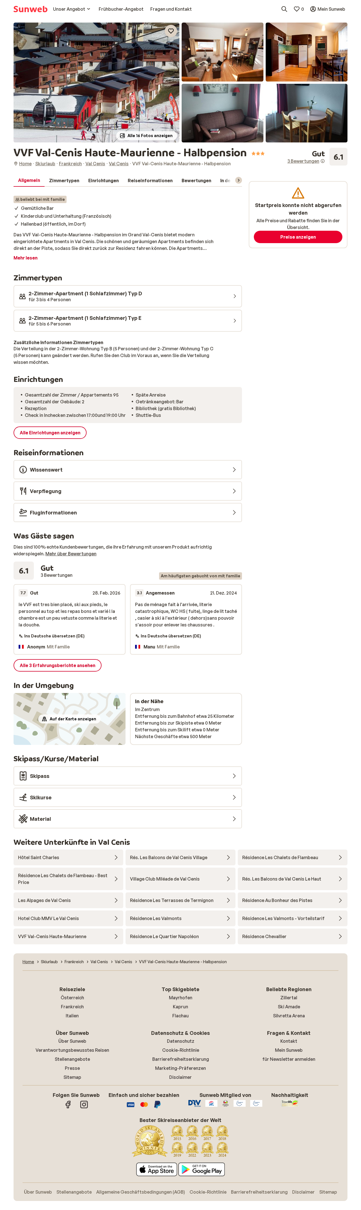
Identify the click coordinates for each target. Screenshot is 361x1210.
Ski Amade (289, 1006)
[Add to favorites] (171, 31)
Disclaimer (180, 1077)
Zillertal (288, 997)
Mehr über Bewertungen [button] (70, 553)
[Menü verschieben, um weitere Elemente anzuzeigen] (238, 180)
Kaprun (180, 1006)
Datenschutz (180, 1041)
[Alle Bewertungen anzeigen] (317, 157)
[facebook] (68, 1107)
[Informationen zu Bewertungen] (322, 161)
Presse (72, 1068)
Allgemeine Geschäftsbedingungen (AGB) (140, 1192)
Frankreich (72, 1006)
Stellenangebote (72, 1059)
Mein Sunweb (289, 1050)
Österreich (72, 997)
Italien (72, 1015)
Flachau (180, 1015)
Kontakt (288, 1041)
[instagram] (84, 1107)
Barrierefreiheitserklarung (180, 1059)
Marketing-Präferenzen (180, 1068)
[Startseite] (30, 9)
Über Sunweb (72, 1041)
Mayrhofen (180, 997)
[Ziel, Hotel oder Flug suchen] (284, 9)
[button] (96, 82)
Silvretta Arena (289, 1015)
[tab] (29, 180)
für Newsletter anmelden (288, 1059)
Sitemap (72, 1077)
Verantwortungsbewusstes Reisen (72, 1050)
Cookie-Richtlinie (180, 1050)
